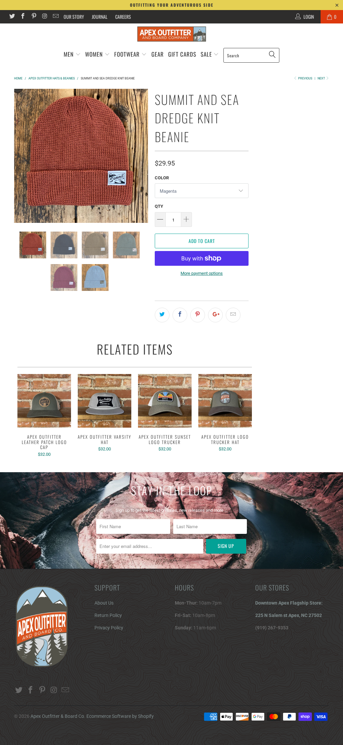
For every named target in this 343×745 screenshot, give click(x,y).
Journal (100, 16)
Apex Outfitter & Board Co (57, 716)
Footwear (127, 54)
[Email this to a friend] (233, 315)
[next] (141, 156)
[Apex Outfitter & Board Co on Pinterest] (33, 16)
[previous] (21, 156)
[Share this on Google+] (215, 315)
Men (69, 54)
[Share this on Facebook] (180, 315)
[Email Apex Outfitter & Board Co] (55, 16)
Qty (159, 206)
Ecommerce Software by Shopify (120, 716)
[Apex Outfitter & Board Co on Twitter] (11, 16)
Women (94, 54)
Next (322, 78)
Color (162, 177)
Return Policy (108, 615)
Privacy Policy (108, 627)
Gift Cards (182, 54)
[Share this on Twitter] (162, 315)
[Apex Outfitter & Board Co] (171, 34)
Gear (157, 54)
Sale (207, 54)
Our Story (74, 16)
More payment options (202, 273)
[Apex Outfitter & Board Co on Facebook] (22, 16)
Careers (123, 16)
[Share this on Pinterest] (197, 315)
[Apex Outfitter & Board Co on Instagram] (44, 16)
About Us (104, 603)
